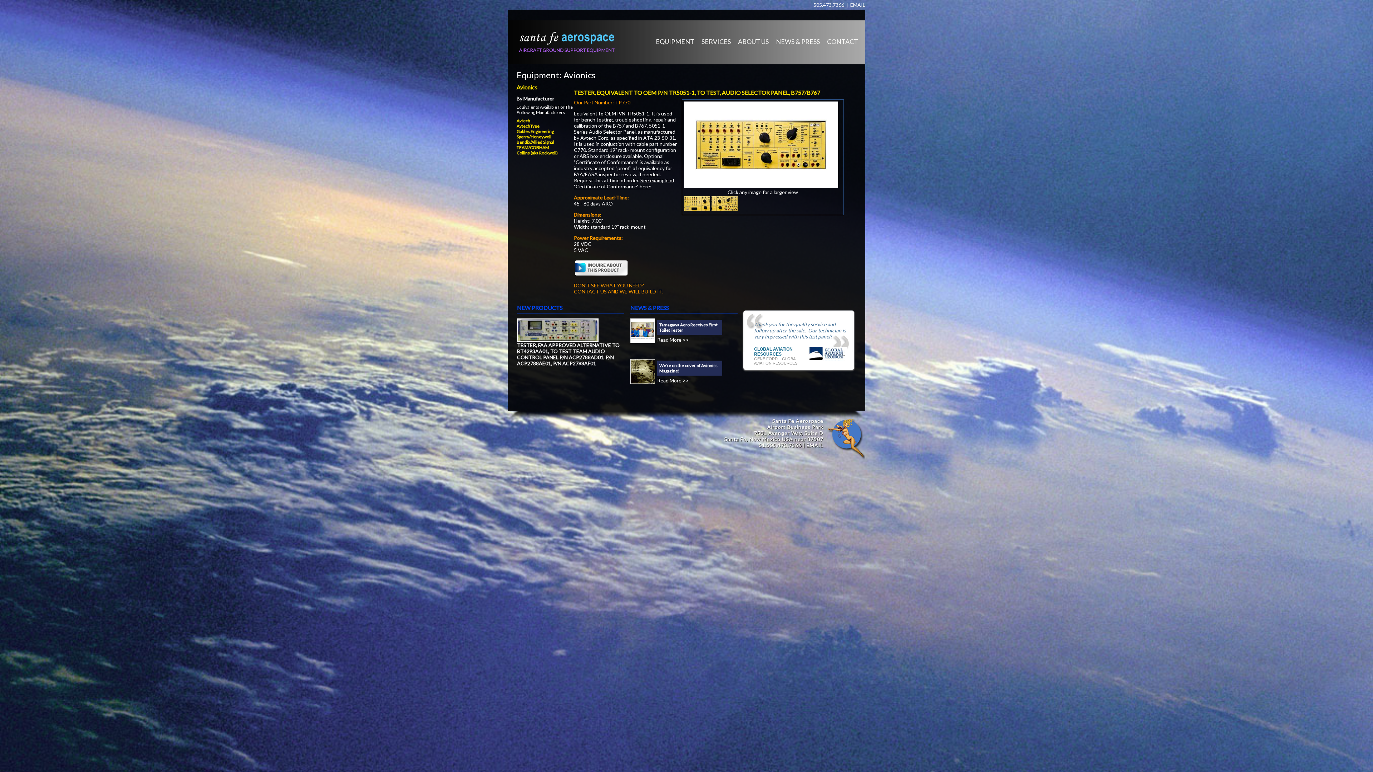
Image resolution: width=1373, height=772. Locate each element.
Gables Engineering (535, 131)
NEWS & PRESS (798, 41)
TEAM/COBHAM (533, 147)
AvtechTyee (528, 126)
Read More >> (673, 340)
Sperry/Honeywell (534, 136)
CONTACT (842, 41)
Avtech (523, 120)
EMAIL (857, 5)
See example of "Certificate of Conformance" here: (624, 183)
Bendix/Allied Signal (535, 142)
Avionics (579, 75)
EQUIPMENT (675, 41)
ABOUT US (753, 41)
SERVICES (716, 41)
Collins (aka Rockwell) (537, 152)
